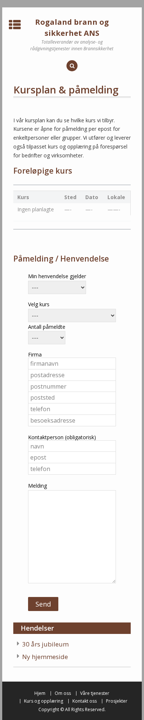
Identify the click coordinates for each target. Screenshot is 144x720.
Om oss (63, 693)
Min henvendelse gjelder (57, 276)
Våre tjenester (94, 693)
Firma (35, 354)
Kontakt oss (84, 701)
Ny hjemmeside (45, 656)
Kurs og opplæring (43, 701)
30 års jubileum (45, 644)
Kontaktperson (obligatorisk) (62, 437)
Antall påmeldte (46, 326)
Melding (37, 485)
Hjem (39, 693)
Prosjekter (116, 701)
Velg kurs (38, 304)
